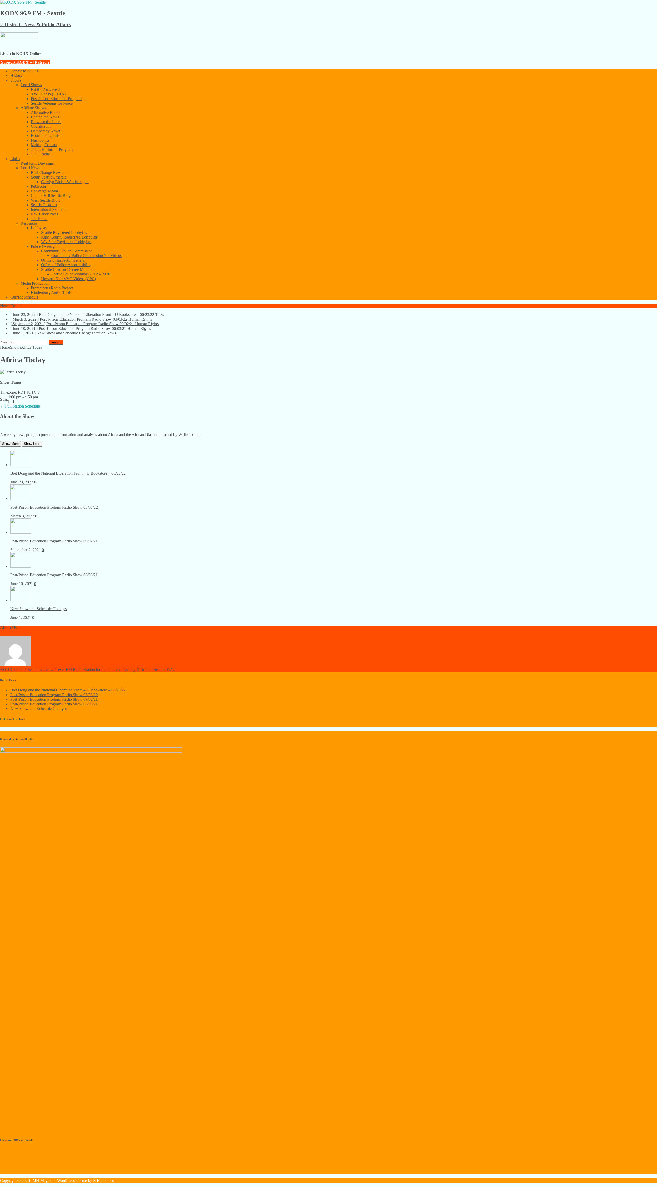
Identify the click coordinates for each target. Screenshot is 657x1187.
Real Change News (46, 172)
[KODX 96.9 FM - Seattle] (23, 2)
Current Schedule (24, 297)
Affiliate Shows (33, 108)
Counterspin (41, 126)
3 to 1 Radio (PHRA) (48, 94)
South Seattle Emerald (49, 177)
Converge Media (44, 191)
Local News (30, 168)
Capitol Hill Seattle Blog (51, 195)
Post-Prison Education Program (56, 98)
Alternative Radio (45, 112)
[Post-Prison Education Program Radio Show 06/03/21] (20, 566)
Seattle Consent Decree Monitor (67, 269)
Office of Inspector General (63, 260)
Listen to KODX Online (20, 53)
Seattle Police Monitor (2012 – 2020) (81, 274)
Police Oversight (44, 246)
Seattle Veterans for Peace (52, 103)
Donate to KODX (25, 71)
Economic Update (45, 135)
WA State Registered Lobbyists (66, 242)
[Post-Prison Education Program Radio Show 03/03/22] (20, 498)
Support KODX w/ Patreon (25, 62)
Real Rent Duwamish (38, 163)
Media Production (35, 283)
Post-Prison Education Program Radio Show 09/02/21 (54, 541)
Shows (15, 80)
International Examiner (49, 209)
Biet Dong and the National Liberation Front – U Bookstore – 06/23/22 (68, 473)
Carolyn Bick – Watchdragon (65, 182)
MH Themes (103, 1180)
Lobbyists (39, 228)
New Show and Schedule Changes (38, 609)
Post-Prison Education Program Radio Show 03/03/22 (54, 507)
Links (15, 158)
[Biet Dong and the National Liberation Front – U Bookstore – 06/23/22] (20, 464)
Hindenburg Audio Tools (51, 292)
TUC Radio (40, 154)
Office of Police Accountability (66, 265)
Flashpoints (40, 140)
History (16, 75)
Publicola (38, 186)
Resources (29, 223)
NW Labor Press (44, 214)
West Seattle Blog (45, 200)
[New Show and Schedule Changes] (20, 600)
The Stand (39, 218)
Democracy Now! (45, 131)
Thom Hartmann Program (52, 149)
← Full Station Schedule (20, 406)
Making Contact (44, 145)
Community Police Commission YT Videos (86, 255)
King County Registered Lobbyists (69, 237)
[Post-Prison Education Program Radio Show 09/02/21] (20, 532)
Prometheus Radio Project (52, 288)
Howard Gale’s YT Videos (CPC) (68, 278)
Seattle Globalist (44, 205)
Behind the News (45, 117)
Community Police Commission (67, 251)
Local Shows (31, 85)
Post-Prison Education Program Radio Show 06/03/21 (54, 575)
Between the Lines (46, 122)
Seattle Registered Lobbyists (64, 232)
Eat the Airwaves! (45, 89)
